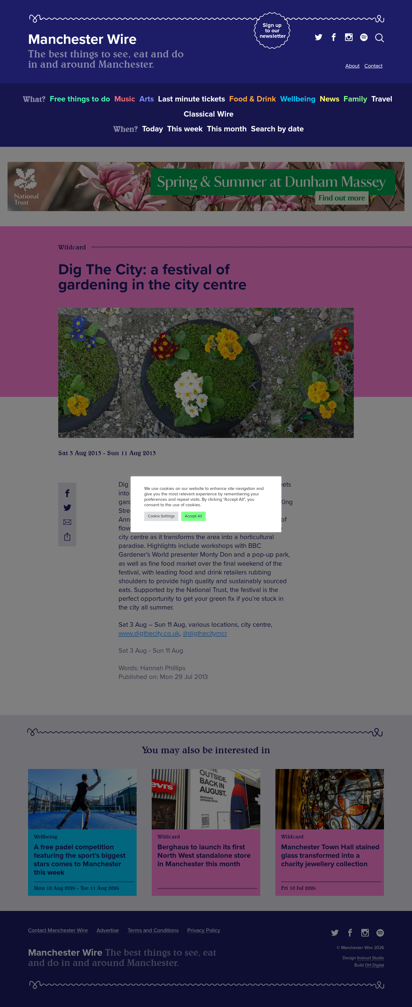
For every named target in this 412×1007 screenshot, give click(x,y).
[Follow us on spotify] (364, 38)
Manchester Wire (82, 39)
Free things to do (80, 99)
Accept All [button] (193, 516)
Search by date (277, 129)
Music (124, 99)
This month (227, 129)
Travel (381, 99)
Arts (146, 99)
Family (355, 99)
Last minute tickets (191, 99)
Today (152, 129)
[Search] (379, 39)
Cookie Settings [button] (161, 516)
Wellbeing (297, 99)
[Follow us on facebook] (334, 38)
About (352, 66)
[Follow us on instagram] (349, 38)
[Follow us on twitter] (318, 38)
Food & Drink (252, 99)
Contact (373, 66)
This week (185, 129)
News (329, 99)
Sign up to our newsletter (273, 30)
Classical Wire (208, 114)
